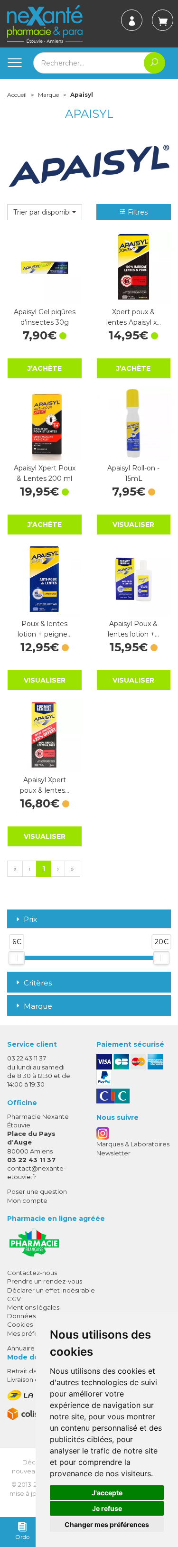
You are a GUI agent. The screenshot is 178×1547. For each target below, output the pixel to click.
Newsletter (113, 1153)
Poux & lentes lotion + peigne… (45, 628)
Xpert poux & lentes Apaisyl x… (133, 317)
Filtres (137, 212)
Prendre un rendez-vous (44, 1281)
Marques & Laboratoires (132, 1144)
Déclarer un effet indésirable (51, 1290)
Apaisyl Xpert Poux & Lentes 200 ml (44, 473)
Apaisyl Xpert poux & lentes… (44, 785)
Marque (48, 94)
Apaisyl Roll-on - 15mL (133, 473)
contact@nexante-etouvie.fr (36, 1172)
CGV (14, 1299)
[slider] (17, 958)
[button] (44, 212)
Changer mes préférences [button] (107, 1524)
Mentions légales (33, 1307)
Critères (38, 982)
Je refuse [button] (107, 1508)
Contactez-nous (32, 1272)
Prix (30, 920)
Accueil (17, 94)
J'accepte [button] (107, 1493)
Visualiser (133, 524)
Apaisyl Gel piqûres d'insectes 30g (44, 317)
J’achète (45, 368)
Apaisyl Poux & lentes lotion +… (133, 628)
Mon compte (27, 1200)
